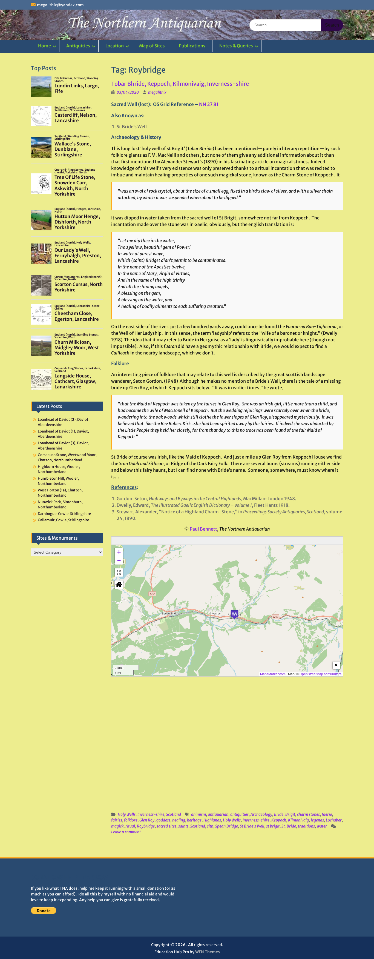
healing (178, 820)
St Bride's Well (252, 826)
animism (198, 814)
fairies (116, 820)
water (322, 826)
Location (114, 45)
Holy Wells (127, 814)
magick (117, 826)
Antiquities (78, 45)
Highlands (212, 820)
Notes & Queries (236, 45)
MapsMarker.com (273, 673)
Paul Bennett (203, 529)
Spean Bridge (226, 826)
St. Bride (288, 826)
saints (183, 826)
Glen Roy (146, 820)
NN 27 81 (208, 104)
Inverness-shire (150, 814)
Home (44, 45)
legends (317, 820)
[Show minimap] (336, 665)
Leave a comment (126, 831)
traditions (306, 826)
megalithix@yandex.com (60, 4)
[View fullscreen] (119, 572)
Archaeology (261, 814)
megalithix (157, 92)
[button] (234, 614)
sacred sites (166, 826)
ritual (130, 826)
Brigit (290, 814)
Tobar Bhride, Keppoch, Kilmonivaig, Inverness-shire (180, 83)
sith (210, 826)
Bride (278, 814)
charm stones (308, 814)
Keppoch (278, 820)
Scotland (173, 814)
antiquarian (218, 814)
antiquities (239, 814)
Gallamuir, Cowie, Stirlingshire (63, 520)
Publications (192, 45)
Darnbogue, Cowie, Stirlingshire (64, 513)
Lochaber (334, 820)
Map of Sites (152, 45)
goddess (163, 820)
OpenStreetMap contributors (320, 673)
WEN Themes (207, 951)
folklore (130, 820)
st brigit (273, 826)
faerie (327, 814)
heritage (194, 820)
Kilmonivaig (298, 820)
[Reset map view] (119, 584)
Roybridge (146, 826)
